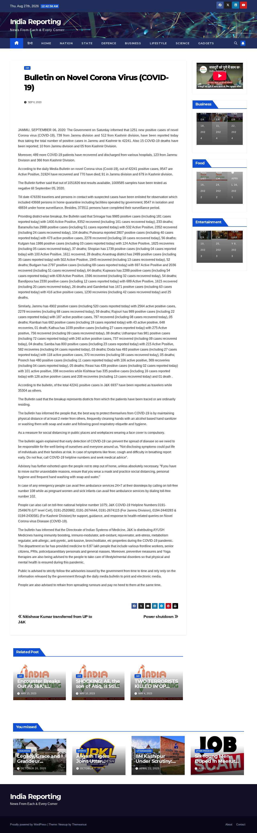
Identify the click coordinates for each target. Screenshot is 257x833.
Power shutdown (159, 617)
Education (24, 751)
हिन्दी (30, 43)
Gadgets (206, 43)
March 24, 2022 (204, 185)
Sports (82, 751)
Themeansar (79, 824)
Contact (240, 824)
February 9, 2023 (219, 244)
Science (183, 43)
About (228, 824)
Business (133, 43)
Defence (108, 43)
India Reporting (35, 21)
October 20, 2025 (33, 768)
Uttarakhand (144, 751)
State (87, 43)
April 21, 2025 (149, 768)
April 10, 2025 (209, 768)
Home (46, 43)
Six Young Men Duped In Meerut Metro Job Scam (215, 761)
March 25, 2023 (204, 244)
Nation (66, 43)
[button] (235, 43)
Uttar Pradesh (204, 751)
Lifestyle (158, 43)
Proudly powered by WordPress (28, 824)
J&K (27, 68)
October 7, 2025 (92, 768)
